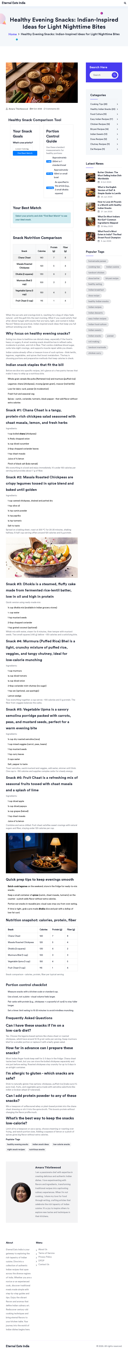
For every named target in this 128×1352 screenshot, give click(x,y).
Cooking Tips (98, 104)
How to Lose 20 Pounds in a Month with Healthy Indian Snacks (110, 205)
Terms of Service (46, 1253)
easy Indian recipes (97, 319)
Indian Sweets (98, 134)
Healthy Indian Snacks (102, 109)
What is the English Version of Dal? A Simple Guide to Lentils (109, 190)
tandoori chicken (96, 273)
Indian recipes (95, 307)
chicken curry (94, 353)
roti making (93, 342)
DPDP (41, 1261)
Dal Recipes (97, 149)
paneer (110, 336)
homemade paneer (97, 261)
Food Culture (98, 114)
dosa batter (94, 278)
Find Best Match (25, 153)
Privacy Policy (45, 1257)
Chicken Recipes (100, 124)
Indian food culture (97, 324)
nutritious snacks (37, 1150)
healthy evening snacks (17, 1144)
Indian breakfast (96, 290)
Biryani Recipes (99, 129)
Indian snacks (94, 336)
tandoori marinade (97, 347)
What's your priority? (23, 143)
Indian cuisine (112, 267)
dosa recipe (93, 296)
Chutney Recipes (100, 144)
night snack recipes (16, 1150)
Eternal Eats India (13, 2)
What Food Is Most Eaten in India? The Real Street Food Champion (109, 234)
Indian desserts (95, 313)
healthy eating (95, 284)
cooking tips (94, 267)
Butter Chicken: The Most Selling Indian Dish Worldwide (110, 175)
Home (12, 34)
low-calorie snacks (61, 1144)
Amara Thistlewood (18, 109)
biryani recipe (112, 278)
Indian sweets (94, 330)
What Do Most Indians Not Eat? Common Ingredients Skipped (109, 220)
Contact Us (43, 1264)
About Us (42, 1249)
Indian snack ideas (41, 1144)
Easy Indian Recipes (101, 119)
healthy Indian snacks (98, 301)
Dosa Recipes (98, 139)
